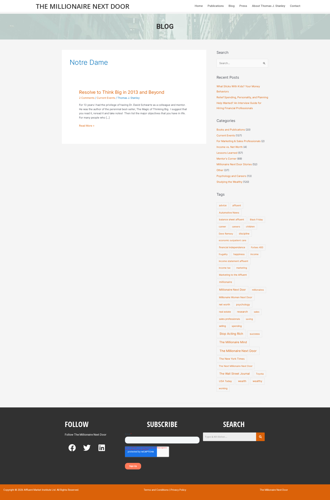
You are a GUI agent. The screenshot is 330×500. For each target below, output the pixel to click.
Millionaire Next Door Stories (234, 164)
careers (236, 226)
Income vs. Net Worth (230, 147)
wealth (242, 381)
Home (199, 6)
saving (249, 319)
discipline (244, 233)
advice (223, 205)
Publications (216, 6)
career (222, 226)
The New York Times (232, 358)
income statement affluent (233, 261)
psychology (243, 304)
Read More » (86, 125)
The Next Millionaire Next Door (235, 366)
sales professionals (229, 319)
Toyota (260, 373)
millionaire (225, 282)
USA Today (225, 381)
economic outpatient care (232, 240)
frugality (223, 254)
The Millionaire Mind (233, 342)
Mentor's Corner (226, 158)
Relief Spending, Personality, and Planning (242, 97)
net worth (224, 304)
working (223, 388)
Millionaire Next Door (232, 289)
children (250, 226)
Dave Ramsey (226, 233)
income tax (224, 267)
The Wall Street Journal (234, 373)
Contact (295, 6)
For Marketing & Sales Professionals (239, 141)
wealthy (257, 381)
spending (237, 326)
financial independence (232, 247)
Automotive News (229, 212)
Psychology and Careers (231, 176)
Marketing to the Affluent (233, 274)
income (254, 254)
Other (220, 170)
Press (243, 6)
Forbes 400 (257, 247)
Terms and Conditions (156, 489)
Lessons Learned (227, 152)
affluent (236, 205)
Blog (232, 6)
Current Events (106, 97)
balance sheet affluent (231, 219)
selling (222, 326)
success (255, 333)
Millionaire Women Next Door (235, 297)
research (242, 311)
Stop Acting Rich (231, 333)
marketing (241, 267)
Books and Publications (231, 129)
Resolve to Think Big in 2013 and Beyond (121, 92)
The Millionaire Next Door (82, 6)
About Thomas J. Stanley (268, 6)
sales (256, 311)
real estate (225, 311)
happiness (239, 254)
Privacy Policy (178, 489)
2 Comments (87, 97)
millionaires (258, 289)
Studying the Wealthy (229, 181)
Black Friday (256, 219)
